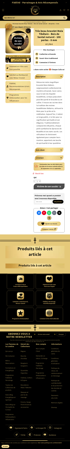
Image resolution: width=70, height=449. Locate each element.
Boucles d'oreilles (24, 357)
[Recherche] (64, 18)
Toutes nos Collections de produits (10, 387)
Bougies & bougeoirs (24, 364)
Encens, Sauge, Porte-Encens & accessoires (26, 404)
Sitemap (54, 407)
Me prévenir (58, 202)
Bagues (23, 351)
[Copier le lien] (49, 218)
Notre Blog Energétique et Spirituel (10, 397)
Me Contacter (10, 356)
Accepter (5, 446)
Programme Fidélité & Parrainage (9, 377)
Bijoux (44, 22)
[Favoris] (64, 10)
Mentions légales (57, 403)
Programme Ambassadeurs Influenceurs (10, 416)
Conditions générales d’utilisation (55, 360)
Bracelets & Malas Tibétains (26, 386)
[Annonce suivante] (66, 3)
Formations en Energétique (10, 369)
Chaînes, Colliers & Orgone (26, 379)
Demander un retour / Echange (41, 357)
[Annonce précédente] (4, 3)
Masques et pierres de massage (24, 394)
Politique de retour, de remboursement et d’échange (56, 372)
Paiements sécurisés (54, 396)
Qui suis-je (9, 351)
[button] (3, 10)
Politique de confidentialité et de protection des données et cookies (56, 386)
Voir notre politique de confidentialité (50, 443)
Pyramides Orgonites (24, 371)
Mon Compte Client (40, 350)
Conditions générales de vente (55, 351)
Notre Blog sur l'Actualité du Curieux (10, 407)
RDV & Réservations (9, 362)
